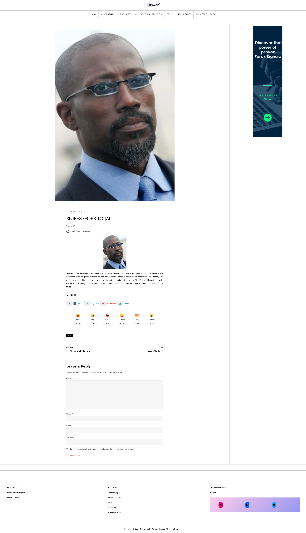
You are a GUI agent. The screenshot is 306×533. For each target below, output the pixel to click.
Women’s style (126, 14)
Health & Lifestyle (150, 14)
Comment (71, 378)
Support (213, 492)
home (94, 14)
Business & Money (205, 14)
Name (69, 413)
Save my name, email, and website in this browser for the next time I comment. (101, 449)
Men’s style (107, 14)
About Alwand (12, 487)
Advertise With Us (13, 497)
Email (69, 425)
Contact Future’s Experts (15, 492)
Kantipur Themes (158, 528)
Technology (185, 14)
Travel (170, 14)
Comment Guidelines (218, 487)
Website (69, 437)
